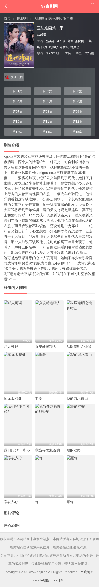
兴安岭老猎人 (45, 347)
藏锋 (70, 502)
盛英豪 (50, 41)
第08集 (47, 111)
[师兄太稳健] (18, 373)
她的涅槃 (74, 450)
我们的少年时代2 (17, 450)
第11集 (47, 121)
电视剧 (22, 18)
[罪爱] (49, 373)
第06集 (77, 101)
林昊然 (74, 47)
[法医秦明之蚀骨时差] (81, 321)
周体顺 (53, 47)
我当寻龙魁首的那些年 (53, 450)
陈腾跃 (64, 47)
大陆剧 (39, 18)
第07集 (17, 111)
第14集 (47, 132)
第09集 (77, 111)
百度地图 (87, 572)
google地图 (41, 580)
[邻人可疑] (18, 321)
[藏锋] (81, 476)
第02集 (47, 91)
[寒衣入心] (18, 476)
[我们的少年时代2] (18, 425)
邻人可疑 (11, 347)
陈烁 (44, 47)
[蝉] (49, 476)
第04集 (17, 101)
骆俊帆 (79, 41)
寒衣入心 (11, 502)
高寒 (70, 41)
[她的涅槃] (81, 425)
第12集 (77, 121)
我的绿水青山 (77, 398)
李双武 (50, 53)
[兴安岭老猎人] (49, 321)
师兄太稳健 (13, 398)
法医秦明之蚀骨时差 (82, 347)
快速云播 (17, 77)
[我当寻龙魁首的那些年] (49, 425)
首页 (7, 18)
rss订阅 (58, 580)
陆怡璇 (61, 41)
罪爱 (38, 398)
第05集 (47, 101)
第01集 (17, 91)
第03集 (77, 91)
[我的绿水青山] (81, 373)
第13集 (17, 132)
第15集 (77, 132)
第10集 (17, 121)
